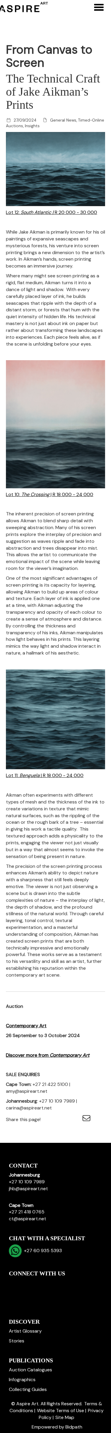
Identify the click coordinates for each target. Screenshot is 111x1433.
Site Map (64, 1417)
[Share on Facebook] (50, 1119)
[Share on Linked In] (62, 1119)
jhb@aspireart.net (28, 1188)
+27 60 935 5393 (42, 1250)
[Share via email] (87, 1119)
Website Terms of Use (60, 1410)
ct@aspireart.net (27, 1219)
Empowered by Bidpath (57, 1427)
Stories (16, 1341)
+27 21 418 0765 (26, 1212)
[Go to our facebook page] (14, 1283)
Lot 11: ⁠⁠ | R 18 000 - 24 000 (44, 775)
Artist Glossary (25, 1331)
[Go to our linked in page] (27, 1283)
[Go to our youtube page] (39, 1283)
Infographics (22, 1379)
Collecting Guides (28, 1389)
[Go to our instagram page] (75, 1119)
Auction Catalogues (30, 1370)
